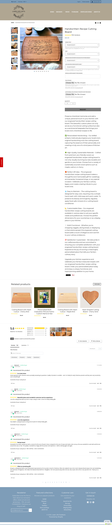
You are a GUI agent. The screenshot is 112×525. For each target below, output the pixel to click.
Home (12, 22)
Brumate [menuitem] (59, 12)
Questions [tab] (24, 345)
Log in (78, 1)
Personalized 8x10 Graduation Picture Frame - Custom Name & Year (44, 312)
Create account (85, 1)
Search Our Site (67, 501)
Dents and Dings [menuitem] (86, 12)
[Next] (63, 50)
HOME (44, 499)
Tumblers (44, 505)
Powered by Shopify (56, 517)
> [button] (69, 482)
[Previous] (19, 50)
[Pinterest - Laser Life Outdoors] (100, 22)
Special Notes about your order (73, 73)
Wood (44, 503)
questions (36, 357)
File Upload (68, 80)
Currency (20, 1)
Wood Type (68, 42)
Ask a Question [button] (83, 341)
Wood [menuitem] (67, 12)
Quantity (67, 101)
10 (66, 482)
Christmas (14, 357)
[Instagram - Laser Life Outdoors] (98, 22)
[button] (98, 383)
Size (66, 51)
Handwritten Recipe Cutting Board (18, 379)
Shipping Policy (67, 507)
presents (22, 357)
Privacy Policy (67, 505)
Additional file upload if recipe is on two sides (78, 92)
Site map (67, 503)
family (29, 357)
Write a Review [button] (96, 341)
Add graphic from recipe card (73, 64)
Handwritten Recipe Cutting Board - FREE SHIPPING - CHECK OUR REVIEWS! (27, 448)
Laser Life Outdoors (58, 515)
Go (30, 510)
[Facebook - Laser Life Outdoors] (95, 22)
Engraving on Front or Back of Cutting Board (77, 57)
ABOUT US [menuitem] (97, 12)
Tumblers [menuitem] (75, 12)
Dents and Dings (44, 507)
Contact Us (90, 495)
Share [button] (13, 383)
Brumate (44, 501)
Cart (96, 1)
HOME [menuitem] (52, 12)
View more (97, 284)
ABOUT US (44, 510)
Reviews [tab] (13, 345)
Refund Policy (67, 510)
